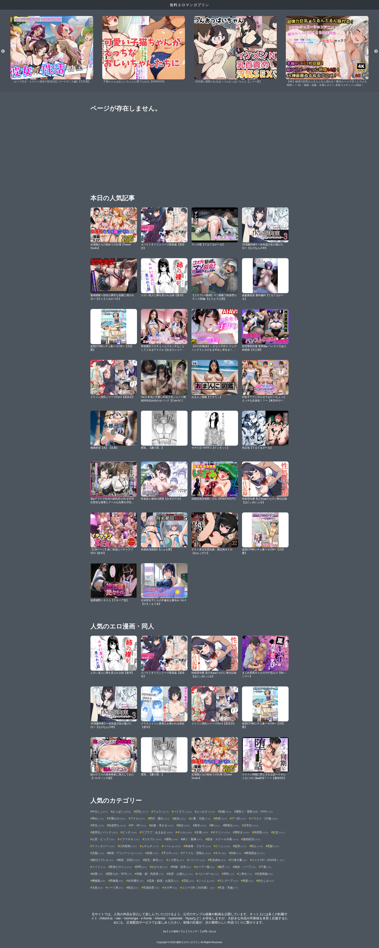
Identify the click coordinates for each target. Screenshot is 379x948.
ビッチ (129, 832)
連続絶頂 (251, 839)
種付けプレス (103, 859)
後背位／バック (105, 832)
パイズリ (182, 811)
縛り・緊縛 (192, 839)
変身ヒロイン (121, 866)
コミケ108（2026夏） (198, 887)
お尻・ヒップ (103, 839)
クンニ (222, 846)
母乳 (228, 873)
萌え (257, 846)
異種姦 (116, 880)
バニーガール (208, 873)
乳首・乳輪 (228, 887)
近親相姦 (265, 873)
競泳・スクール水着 (222, 839)
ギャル (184, 832)
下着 (266, 866)
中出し (100, 811)
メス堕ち (176, 859)
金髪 (153, 853)
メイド (98, 866)
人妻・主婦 (200, 818)
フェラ (161, 811)
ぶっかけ (205, 811)
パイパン (197, 859)
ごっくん (206, 880)
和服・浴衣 (181, 866)
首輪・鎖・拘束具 (150, 873)
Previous (3, 51)
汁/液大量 (238, 859)
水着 (202, 832)
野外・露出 (159, 818)
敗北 (133, 887)
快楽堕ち (117, 825)
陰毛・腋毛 (153, 859)
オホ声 (170, 887)
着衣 (200, 825)
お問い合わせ (209, 931)
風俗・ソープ (245, 866)
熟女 (184, 825)
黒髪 (273, 846)
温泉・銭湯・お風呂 (164, 880)
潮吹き (242, 832)
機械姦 (98, 880)
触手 (224, 866)
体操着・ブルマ (198, 846)
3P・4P (138, 825)
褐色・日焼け (129, 859)
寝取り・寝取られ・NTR (254, 811)
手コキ (170, 853)
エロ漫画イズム (177, 931)
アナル (137, 818)
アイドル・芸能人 (196, 853)
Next (376, 51)
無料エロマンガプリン (189, 5)
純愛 (97, 873)
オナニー (221, 832)
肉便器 (261, 832)
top (164, 931)
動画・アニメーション (125, 853)
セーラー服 (205, 866)
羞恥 (172, 839)
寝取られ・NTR (119, 873)
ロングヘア (228, 880)
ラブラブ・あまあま (157, 832)
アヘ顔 (239, 818)
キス (220, 853)
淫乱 (188, 880)
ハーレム (172, 846)
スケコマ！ (194, 931)
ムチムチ (150, 846)
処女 (180, 818)
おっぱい (121, 811)
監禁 (240, 846)
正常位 (251, 825)
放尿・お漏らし (180, 873)
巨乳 (141, 811)
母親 (248, 880)
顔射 (236, 853)
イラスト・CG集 (264, 818)
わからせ (159, 866)
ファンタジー (103, 846)
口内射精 (128, 846)
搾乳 (141, 866)
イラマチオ (129, 839)
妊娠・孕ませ (162, 825)
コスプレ (152, 839)
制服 (225, 811)
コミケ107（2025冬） (268, 859)
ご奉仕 (245, 873)
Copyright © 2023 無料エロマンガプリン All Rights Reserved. (189, 942)
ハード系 (115, 887)
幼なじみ (266, 880)
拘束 (221, 818)
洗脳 (98, 853)
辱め (98, 818)
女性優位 (136, 880)
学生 (98, 825)
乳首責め (217, 859)
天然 (97, 887)
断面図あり (255, 853)
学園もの (117, 818)
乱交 (279, 832)
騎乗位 (231, 825)
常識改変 (151, 887)
